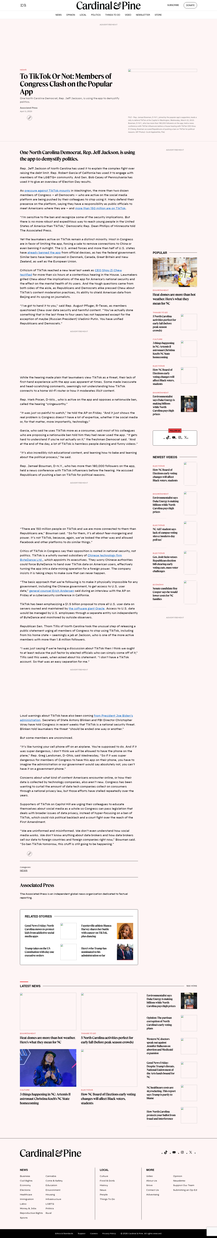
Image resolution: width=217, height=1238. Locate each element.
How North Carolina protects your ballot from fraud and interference (161, 1115)
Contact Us (152, 1190)
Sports (23, 1218)
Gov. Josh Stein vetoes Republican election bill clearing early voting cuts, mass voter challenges (165, 564)
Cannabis (51, 1176)
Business (25, 1176)
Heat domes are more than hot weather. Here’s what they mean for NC (174, 298)
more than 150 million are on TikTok (100, 208)
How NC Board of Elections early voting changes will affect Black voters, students (163, 377)
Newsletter (143, 14)
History (104, 1185)
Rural (49, 1213)
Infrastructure (53, 1199)
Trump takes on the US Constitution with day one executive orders (39, 952)
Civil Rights (26, 1181)
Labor (23, 1204)
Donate (190, 5)
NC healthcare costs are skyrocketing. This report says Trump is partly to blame (161, 1093)
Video (128, 14)
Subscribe (173, 5)
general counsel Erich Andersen (51, 591)
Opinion (70, 14)
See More (191, 986)
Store (158, 14)
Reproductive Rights (31, 1213)
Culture (157, 339)
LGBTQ (50, 1204)
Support (81, 1233)
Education (51, 1185)
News (59, 14)
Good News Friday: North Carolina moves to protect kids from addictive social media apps (39, 931)
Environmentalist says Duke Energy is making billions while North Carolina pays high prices (164, 405)
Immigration (27, 1199)
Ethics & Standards (64, 1233)
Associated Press (28, 107)
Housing (50, 1195)
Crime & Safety (54, 1181)
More (150, 1170)
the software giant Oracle (87, 608)
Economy (158, 585)
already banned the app (44, 252)
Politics (96, 14)
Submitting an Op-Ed (185, 1190)
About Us (151, 1181)
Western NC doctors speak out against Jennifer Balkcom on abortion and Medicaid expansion (160, 1046)
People (104, 1195)
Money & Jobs (28, 1209)
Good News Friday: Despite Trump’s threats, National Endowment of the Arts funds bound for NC (161, 1070)
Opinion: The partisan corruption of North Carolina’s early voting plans (159, 1023)
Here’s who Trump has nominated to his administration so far (94, 952)
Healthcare (26, 1195)
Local (83, 14)
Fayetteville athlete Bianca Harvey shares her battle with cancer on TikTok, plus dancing (96, 931)
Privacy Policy (109, 1233)
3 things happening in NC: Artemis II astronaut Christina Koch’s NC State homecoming (164, 350)
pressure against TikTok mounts (47, 190)
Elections (159, 366)
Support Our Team (183, 1185)
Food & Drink (107, 1181)
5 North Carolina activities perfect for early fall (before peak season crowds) (164, 323)
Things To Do (112, 14)
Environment (161, 290)
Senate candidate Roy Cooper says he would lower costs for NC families (165, 594)
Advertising (152, 1195)
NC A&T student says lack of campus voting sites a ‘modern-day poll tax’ (165, 534)
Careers (94, 1233)
